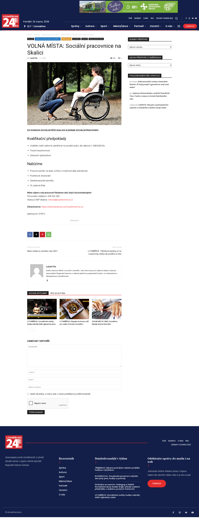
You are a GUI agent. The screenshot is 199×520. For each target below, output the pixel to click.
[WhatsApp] (48, 234)
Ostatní (37, 34)
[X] (36, 234)
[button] (176, 18)
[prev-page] (29, 329)
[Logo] (10, 21)
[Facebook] (186, 18)
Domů (29, 34)
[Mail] (192, 18)
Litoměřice (76, 39)
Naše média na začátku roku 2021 (42, 251)
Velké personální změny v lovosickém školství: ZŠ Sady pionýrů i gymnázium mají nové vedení (149, 84)
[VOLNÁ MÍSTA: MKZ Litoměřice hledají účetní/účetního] (106, 309)
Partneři (30, 39)
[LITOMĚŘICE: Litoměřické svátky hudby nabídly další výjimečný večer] (42, 309)
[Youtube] (196, 18)
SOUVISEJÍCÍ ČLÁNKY (38, 293)
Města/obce (66, 39)
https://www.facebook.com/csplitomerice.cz (62, 206)
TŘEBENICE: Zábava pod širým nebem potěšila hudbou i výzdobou (117, 469)
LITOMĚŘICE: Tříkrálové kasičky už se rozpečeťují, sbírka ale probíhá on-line (104, 252)
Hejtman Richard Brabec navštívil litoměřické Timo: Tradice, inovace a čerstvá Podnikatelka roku (150, 96)
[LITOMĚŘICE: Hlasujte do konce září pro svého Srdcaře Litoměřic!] (74, 309)
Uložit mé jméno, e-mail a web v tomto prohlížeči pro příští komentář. (60, 394)
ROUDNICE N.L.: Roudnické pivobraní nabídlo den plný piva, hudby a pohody (116, 477)
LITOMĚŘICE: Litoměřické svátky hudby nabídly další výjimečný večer (117, 496)
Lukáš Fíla (33, 58)
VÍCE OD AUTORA (57, 293)
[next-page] (33, 329)
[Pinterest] (42, 234)
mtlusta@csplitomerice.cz (60, 199)
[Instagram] (189, 18)
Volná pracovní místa (50, 34)
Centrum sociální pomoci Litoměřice (47, 39)
